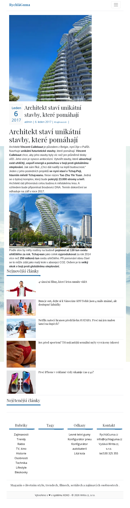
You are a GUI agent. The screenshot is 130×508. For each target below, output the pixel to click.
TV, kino (21, 449)
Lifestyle (21, 467)
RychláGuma (19, 4)
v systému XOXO (60, 495)
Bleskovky (21, 472)
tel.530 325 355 (108, 453)
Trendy (21, 439)
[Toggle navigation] (116, 4)
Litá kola (79, 453)
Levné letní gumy (79, 434)
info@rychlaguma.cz (109, 439)
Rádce (21, 444)
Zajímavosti (21, 434)
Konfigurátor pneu (80, 439)
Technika (21, 463)
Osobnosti (21, 458)
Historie (21, 453)
